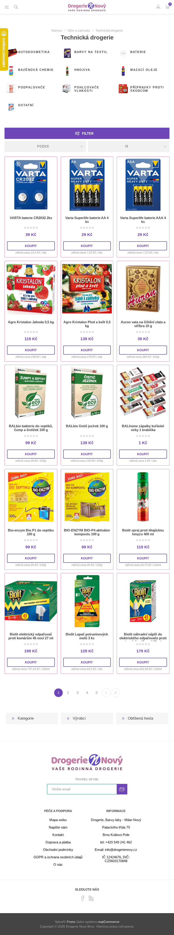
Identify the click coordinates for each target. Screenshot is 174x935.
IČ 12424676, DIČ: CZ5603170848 (116, 859)
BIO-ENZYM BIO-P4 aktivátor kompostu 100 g (87, 532)
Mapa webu (58, 820)
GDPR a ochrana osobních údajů (58, 857)
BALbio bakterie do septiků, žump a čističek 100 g (31, 428)
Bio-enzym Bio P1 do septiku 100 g (31, 532)
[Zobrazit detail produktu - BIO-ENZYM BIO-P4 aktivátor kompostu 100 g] (87, 497)
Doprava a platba (58, 842)
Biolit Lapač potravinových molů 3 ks (87, 636)
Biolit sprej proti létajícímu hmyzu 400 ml (143, 532)
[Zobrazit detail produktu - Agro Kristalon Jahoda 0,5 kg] (31, 289)
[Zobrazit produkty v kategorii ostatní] (11, 106)
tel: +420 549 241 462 (116, 842)
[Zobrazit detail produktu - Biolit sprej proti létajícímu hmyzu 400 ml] (143, 497)
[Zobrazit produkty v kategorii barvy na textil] (67, 53)
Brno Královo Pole (116, 835)
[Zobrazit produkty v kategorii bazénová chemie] (11, 71)
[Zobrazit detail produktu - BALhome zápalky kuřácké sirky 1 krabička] (143, 393)
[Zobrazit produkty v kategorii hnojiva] (67, 71)
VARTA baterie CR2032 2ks (31, 218)
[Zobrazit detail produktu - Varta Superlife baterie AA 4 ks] (87, 185)
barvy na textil (91, 52)
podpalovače (31, 87)
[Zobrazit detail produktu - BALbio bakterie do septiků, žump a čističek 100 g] (31, 393)
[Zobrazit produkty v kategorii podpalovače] (11, 89)
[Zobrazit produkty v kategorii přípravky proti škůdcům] (123, 89)
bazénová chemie (36, 70)
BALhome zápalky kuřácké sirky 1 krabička (143, 428)
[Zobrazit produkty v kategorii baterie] (123, 53)
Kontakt (58, 835)
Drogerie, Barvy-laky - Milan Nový (116, 820)
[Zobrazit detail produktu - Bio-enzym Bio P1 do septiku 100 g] (31, 497)
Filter (88, 133)
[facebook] (82, 898)
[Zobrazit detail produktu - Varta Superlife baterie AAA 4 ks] (143, 185)
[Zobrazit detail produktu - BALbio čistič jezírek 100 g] (87, 393)
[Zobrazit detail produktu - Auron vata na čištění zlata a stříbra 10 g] (143, 289)
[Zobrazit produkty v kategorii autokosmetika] (11, 53)
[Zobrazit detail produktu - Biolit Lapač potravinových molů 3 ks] (87, 601)
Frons (71, 921)
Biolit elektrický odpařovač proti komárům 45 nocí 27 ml (30, 636)
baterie (138, 52)
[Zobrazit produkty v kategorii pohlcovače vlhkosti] (67, 89)
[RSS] (91, 898)
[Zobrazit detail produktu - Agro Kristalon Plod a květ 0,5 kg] (87, 289)
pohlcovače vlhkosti (86, 89)
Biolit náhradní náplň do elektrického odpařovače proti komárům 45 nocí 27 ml (143, 638)
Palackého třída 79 (116, 827)
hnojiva (82, 70)
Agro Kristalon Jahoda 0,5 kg (31, 322)
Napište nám (58, 827)
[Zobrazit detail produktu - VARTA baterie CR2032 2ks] (31, 185)
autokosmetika (34, 52)
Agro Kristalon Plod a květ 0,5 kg (87, 324)
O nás (58, 864)
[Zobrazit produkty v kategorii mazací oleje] (123, 71)
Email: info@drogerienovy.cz (116, 850)
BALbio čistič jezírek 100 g (87, 426)
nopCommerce (108, 921)
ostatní (26, 105)
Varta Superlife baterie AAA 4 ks (143, 220)
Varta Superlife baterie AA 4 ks (87, 220)
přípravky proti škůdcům (147, 89)
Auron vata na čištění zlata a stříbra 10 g (143, 324)
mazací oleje (144, 70)
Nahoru (56, 30)
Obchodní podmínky (58, 850)
